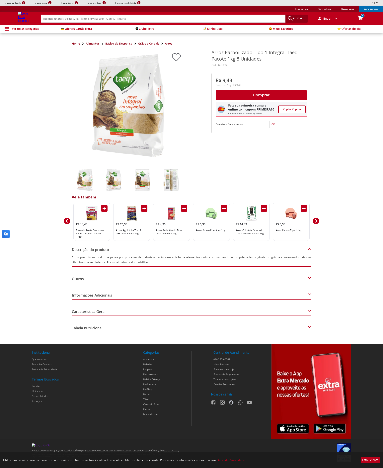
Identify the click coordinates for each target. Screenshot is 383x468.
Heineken (37, 391)
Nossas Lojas (347, 8)
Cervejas (37, 401)
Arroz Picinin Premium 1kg (210, 230)
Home (76, 43)
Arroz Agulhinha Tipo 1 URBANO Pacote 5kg (128, 232)
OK (273, 124)
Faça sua (234, 105)
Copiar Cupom (292, 109)
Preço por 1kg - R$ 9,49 (228, 85)
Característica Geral (89, 311)
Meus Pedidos (221, 364)
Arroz (168, 43)
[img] (311, 391)
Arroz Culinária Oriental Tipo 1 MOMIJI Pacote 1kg (250, 232)
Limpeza (148, 369)
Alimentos (93, 43)
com (242, 109)
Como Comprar (371, 8)
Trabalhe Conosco (42, 364)
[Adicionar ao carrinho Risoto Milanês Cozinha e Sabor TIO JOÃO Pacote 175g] (104, 208)
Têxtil (146, 399)
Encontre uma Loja (223, 369)
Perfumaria (149, 384)
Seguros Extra (301, 8)
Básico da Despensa (118, 43)
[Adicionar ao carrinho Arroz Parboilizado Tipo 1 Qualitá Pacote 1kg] (184, 208)
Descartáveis (150, 374)
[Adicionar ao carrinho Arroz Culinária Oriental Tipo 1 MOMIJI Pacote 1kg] (264, 208)
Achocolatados (40, 396)
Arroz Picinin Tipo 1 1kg (288, 230)
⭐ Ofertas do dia (349, 29)
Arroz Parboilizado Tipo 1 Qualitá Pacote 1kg (170, 232)
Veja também (84, 197)
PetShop (147, 389)
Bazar (146, 394)
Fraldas (36, 386)
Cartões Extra (324, 8)
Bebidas (147, 364)
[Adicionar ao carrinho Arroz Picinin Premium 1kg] (224, 208)
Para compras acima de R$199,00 (245, 113)
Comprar (261, 95)
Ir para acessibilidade (127, 2)
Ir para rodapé (96, 2)
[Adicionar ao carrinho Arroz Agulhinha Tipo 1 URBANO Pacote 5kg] (144, 208)
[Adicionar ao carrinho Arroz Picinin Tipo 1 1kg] (304, 208)
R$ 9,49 (224, 80)
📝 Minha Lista (213, 29)
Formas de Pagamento (226, 374)
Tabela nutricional (87, 328)
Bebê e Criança (151, 379)
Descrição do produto (90, 249)
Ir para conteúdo (14, 2)
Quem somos (39, 359)
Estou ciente (370, 460)
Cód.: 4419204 (219, 65)
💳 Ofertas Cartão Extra (76, 29)
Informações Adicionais (92, 295)
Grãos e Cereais (148, 43)
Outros (78, 278)
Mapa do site (150, 414)
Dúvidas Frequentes (224, 384)
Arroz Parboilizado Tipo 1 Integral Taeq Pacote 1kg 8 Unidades (254, 55)
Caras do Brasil (151, 404)
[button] (328, 18)
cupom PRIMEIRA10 (259, 109)
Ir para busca (69, 2)
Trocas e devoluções (224, 379)
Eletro (146, 409)
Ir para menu (42, 2)
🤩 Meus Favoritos (281, 29)
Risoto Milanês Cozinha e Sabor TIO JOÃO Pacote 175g (90, 233)
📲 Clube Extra (144, 29)
